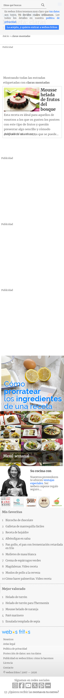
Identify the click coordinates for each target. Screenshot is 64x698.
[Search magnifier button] (42, 4)
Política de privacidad (15, 648)
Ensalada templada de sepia (23, 621)
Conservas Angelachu (44, 502)
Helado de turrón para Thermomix (27, 603)
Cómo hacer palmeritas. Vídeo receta (28, 578)
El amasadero (31, 502)
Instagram (15, 685)
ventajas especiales (42, 482)
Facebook (22, 685)
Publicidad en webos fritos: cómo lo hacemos (28, 658)
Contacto (8, 667)
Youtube (28, 685)
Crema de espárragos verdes (23, 560)
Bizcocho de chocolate (19, 520)
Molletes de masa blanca (21, 554)
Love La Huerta (57, 502)
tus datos (54, 11)
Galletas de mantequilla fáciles (25, 526)
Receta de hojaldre (17, 532)
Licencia (8, 662)
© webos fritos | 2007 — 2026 (20, 672)
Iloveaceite (5, 502)
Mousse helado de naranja (22, 609)
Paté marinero (15, 615)
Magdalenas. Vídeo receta (22, 566)
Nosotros (8, 639)
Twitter (35, 685)
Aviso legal (9, 644)
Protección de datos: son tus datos (22, 653)
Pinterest (41, 685)
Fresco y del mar (18, 502)
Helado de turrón (16, 597)
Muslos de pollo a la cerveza (23, 572)
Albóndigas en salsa (18, 538)
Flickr (48, 685)
